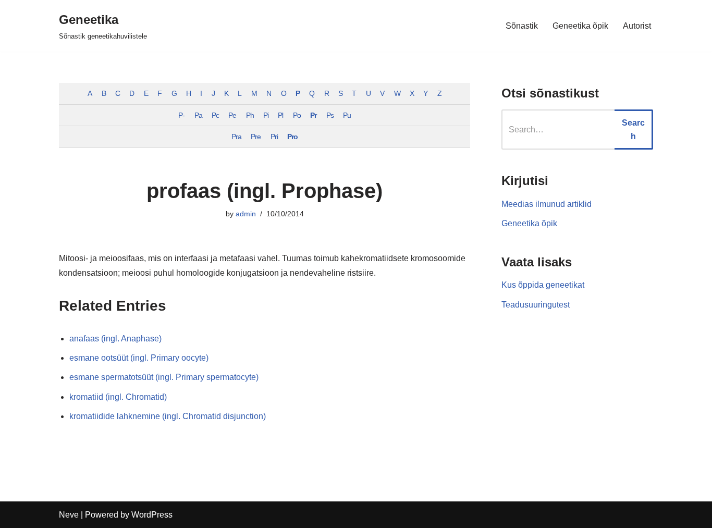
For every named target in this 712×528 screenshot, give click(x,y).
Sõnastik (522, 25)
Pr (313, 115)
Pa (198, 115)
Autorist (637, 25)
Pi (265, 115)
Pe (232, 115)
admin (246, 214)
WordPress (152, 514)
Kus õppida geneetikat (542, 284)
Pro (292, 136)
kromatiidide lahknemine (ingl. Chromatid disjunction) (167, 416)
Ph (250, 115)
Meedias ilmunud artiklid (546, 204)
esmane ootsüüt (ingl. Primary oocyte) (138, 357)
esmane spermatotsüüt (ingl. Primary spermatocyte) (164, 377)
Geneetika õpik (580, 25)
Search (633, 129)
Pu (347, 115)
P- (181, 115)
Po (297, 115)
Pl (280, 115)
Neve (69, 514)
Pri (274, 136)
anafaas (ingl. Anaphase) (115, 338)
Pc (215, 115)
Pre (256, 136)
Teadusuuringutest (535, 304)
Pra (236, 136)
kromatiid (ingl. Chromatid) (118, 396)
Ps (330, 115)
